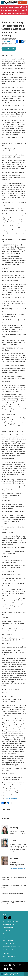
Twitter (4, 937)
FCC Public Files (6, 930)
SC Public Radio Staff (8, 950)
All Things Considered (11, 798)
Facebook (5, 933)
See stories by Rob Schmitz (17, 868)
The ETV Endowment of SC (9, 927)
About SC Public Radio (8, 940)
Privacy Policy (6, 953)
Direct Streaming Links (8, 924)
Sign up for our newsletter (9, 956)
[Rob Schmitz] (4, 861)
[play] (2, 974)
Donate (23, 2)
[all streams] (26, 974)
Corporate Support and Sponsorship (11, 946)
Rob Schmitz (7, 41)
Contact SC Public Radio (8, 943)
